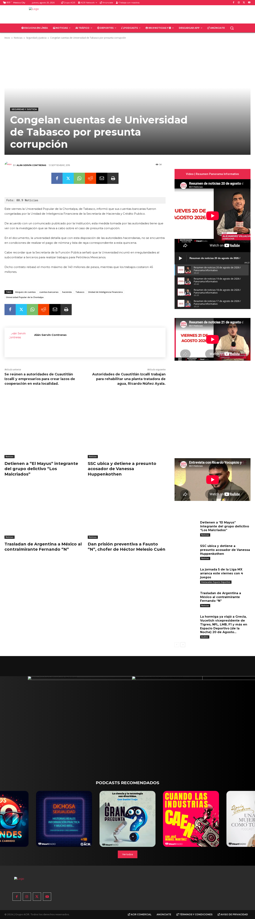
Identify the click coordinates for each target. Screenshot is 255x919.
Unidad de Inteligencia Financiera (105, 292)
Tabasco (79, 292)
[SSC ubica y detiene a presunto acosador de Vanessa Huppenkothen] (126, 431)
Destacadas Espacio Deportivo (215, 582)
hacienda (67, 292)
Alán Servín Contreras (31, 165)
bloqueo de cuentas (25, 292)
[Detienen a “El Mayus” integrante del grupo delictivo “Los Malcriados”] (43, 431)
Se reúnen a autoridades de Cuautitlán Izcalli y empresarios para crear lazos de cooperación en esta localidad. (39, 379)
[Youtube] (249, 3)
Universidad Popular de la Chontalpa (24, 297)
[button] (231, 27)
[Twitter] (244, 3)
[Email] (101, 178)
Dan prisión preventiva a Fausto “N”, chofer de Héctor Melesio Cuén (126, 547)
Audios (204, 637)
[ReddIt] (90, 178)
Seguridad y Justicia (36, 37)
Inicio (7, 37)
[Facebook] (233, 3)
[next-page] (183, 644)
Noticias (18, 37)
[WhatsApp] (79, 178)
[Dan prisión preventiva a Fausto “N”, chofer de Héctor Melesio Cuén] (126, 511)
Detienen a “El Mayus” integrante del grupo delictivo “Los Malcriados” (41, 469)
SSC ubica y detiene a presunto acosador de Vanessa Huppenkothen (122, 469)
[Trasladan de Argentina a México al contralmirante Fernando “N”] (43, 511)
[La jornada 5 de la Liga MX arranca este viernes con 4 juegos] (186, 575)
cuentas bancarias (48, 292)
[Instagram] (239, 3)
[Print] (113, 178)
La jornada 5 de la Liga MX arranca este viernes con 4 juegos (221, 573)
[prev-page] (177, 644)
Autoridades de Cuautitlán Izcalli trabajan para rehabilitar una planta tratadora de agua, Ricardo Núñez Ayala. (129, 379)
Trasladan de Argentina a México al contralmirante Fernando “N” (43, 547)
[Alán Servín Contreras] (8, 165)
